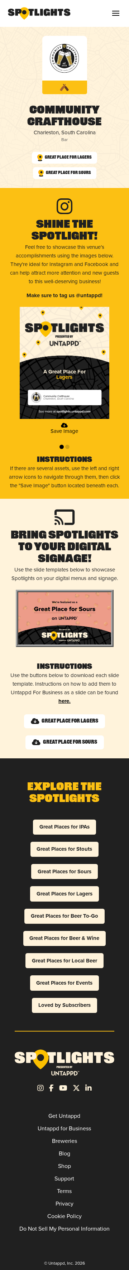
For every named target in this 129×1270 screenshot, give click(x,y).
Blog (64, 1153)
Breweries (64, 1141)
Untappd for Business (64, 1128)
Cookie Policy (64, 1216)
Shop (64, 1166)
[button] (115, 13)
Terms (64, 1191)
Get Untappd (64, 1116)
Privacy (64, 1203)
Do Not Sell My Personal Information (64, 1229)
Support (64, 1178)
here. (64, 701)
